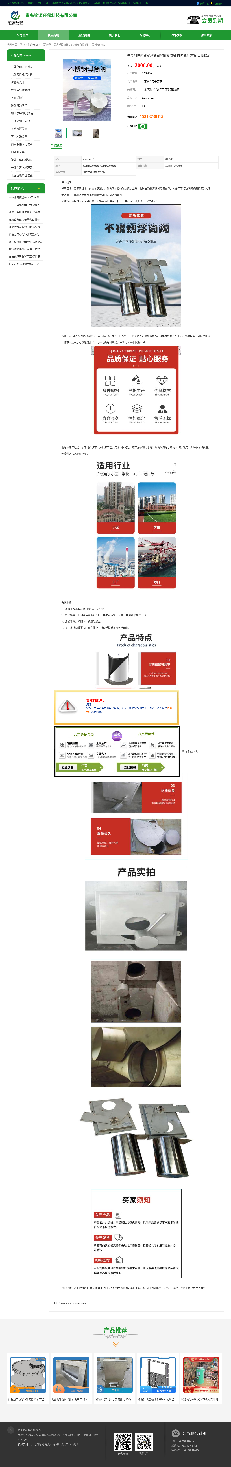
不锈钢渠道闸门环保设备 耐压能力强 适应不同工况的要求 (127, 1399)
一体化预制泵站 (20, 121)
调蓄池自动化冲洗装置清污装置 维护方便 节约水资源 (26, 234)
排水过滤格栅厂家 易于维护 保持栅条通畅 (26, 249)
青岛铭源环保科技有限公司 (79, 1434)
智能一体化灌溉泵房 (23, 159)
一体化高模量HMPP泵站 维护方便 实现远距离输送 (26, 197)
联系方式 (22, 45)
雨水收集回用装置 (22, 144)
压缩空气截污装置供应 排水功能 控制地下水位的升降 (26, 219)
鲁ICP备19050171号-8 (53, 1434)
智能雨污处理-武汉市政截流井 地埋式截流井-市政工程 (168, 1399)
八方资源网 (37, 1444)
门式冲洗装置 (19, 152)
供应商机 (53, 35)
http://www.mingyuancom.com (70, 1303)
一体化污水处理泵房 (23, 167)
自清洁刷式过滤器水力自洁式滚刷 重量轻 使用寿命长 (26, 264)
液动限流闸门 (19, 105)
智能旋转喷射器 (20, 90)
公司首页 (22, 35)
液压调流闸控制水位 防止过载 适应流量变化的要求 (26, 242)
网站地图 (74, 1444)
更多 (40, 188)
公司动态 (176, 35)
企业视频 (84, 35)
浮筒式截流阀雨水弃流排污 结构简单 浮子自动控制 (79, 1399)
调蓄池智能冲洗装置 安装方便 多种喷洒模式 (26, 212)
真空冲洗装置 (19, 136)
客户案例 (206, 35)
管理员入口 (62, 1444)
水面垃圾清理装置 (22, 175)
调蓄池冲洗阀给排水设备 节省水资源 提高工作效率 (36, 1399)
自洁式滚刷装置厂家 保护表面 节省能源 (26, 256)
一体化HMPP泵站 (21, 66)
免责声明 (50, 1444)
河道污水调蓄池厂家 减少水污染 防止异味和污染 (26, 227)
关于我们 (114, 35)
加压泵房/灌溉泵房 (22, 113)
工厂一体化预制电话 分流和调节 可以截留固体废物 (26, 205)
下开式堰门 (18, 97)
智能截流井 (18, 82)
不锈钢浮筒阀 (19, 128)
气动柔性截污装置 (22, 74)
